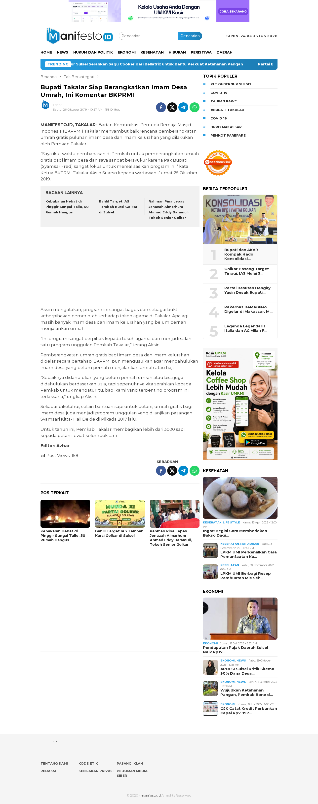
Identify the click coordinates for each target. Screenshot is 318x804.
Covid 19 (218, 118)
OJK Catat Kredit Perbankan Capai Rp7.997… (248, 710)
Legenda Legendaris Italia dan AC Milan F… (245, 328)
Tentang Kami (54, 763)
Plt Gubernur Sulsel (231, 84)
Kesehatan (212, 522)
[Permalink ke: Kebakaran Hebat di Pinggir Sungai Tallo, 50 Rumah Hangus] (65, 514)
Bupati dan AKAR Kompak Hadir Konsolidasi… (241, 254)
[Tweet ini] (172, 107)
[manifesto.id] (79, 35)
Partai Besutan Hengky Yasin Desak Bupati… (247, 290)
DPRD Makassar (226, 127)
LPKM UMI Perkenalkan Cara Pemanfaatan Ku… (248, 554)
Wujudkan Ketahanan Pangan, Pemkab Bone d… (246, 692)
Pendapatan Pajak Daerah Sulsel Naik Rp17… (235, 649)
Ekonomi (210, 643)
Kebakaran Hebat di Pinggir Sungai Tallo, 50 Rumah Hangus (67, 206)
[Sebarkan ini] (161, 107)
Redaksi (48, 771)
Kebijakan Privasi (96, 771)
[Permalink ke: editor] (47, 107)
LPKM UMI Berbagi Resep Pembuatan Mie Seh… (245, 575)
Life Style (231, 522)
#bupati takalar (227, 110)
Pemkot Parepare (228, 135)
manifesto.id (151, 795)
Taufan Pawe (223, 101)
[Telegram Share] (183, 107)
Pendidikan (249, 544)
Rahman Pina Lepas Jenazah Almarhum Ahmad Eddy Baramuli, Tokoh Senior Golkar (171, 538)
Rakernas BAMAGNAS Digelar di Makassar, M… (248, 309)
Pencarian (190, 35)
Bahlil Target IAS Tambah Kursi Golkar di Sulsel (118, 206)
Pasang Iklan (130, 763)
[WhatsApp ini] (194, 107)
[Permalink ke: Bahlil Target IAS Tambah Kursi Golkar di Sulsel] (120, 514)
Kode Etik (88, 763)
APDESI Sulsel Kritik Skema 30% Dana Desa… (247, 671)
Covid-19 (218, 93)
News (241, 660)
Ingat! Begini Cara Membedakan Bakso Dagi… (235, 533)
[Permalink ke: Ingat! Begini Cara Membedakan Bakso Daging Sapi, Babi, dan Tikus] (240, 498)
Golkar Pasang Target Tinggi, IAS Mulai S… (246, 271)
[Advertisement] (119, 267)
